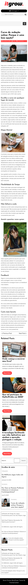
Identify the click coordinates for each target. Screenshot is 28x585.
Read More (8, 373)
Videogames (5, 471)
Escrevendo (4, 484)
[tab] (24, 23)
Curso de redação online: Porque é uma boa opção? (17, 505)
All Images (14, 11)
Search (4, 460)
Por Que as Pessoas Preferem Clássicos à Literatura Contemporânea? (13, 490)
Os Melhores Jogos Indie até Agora (12, 563)
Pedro (14, 41)
